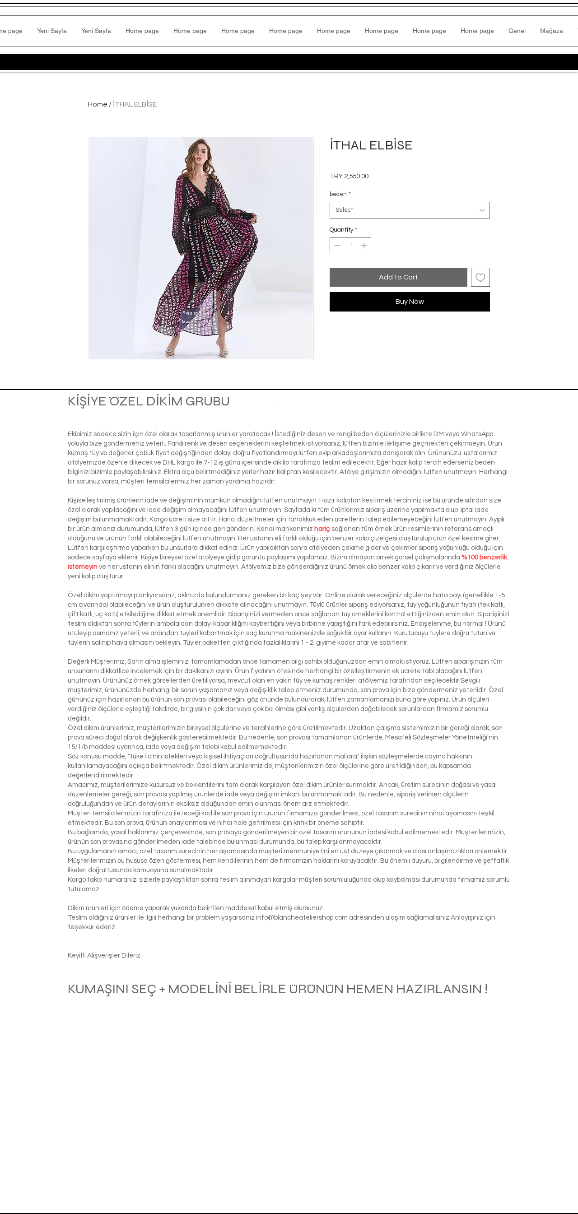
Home (97, 104)
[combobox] (410, 210)
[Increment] (364, 245)
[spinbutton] (350, 245)
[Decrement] (336, 245)
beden (340, 194)
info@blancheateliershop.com (302, 917)
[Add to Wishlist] (480, 277)
